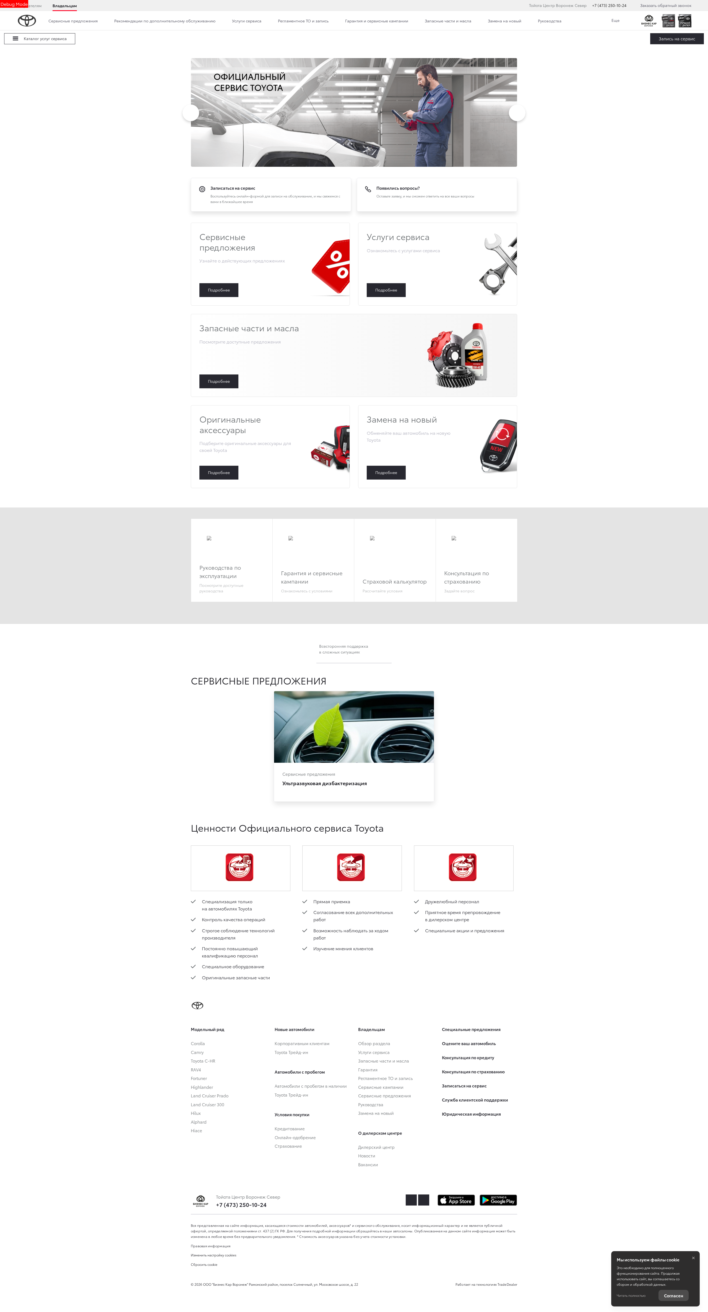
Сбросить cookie (204, 1264)
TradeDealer (507, 1284)
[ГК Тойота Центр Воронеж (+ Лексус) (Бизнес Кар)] (649, 20)
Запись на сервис (677, 38)
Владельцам (65, 5)
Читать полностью (631, 1295)
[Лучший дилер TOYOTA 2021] (684, 20)
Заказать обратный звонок (665, 5)
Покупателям (29, 5)
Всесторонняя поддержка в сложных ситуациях (343, 649)
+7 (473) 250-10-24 (609, 5)
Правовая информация (211, 1245)
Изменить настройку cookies (213, 1255)
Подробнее (270, 264)
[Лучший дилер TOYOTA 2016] (668, 20)
